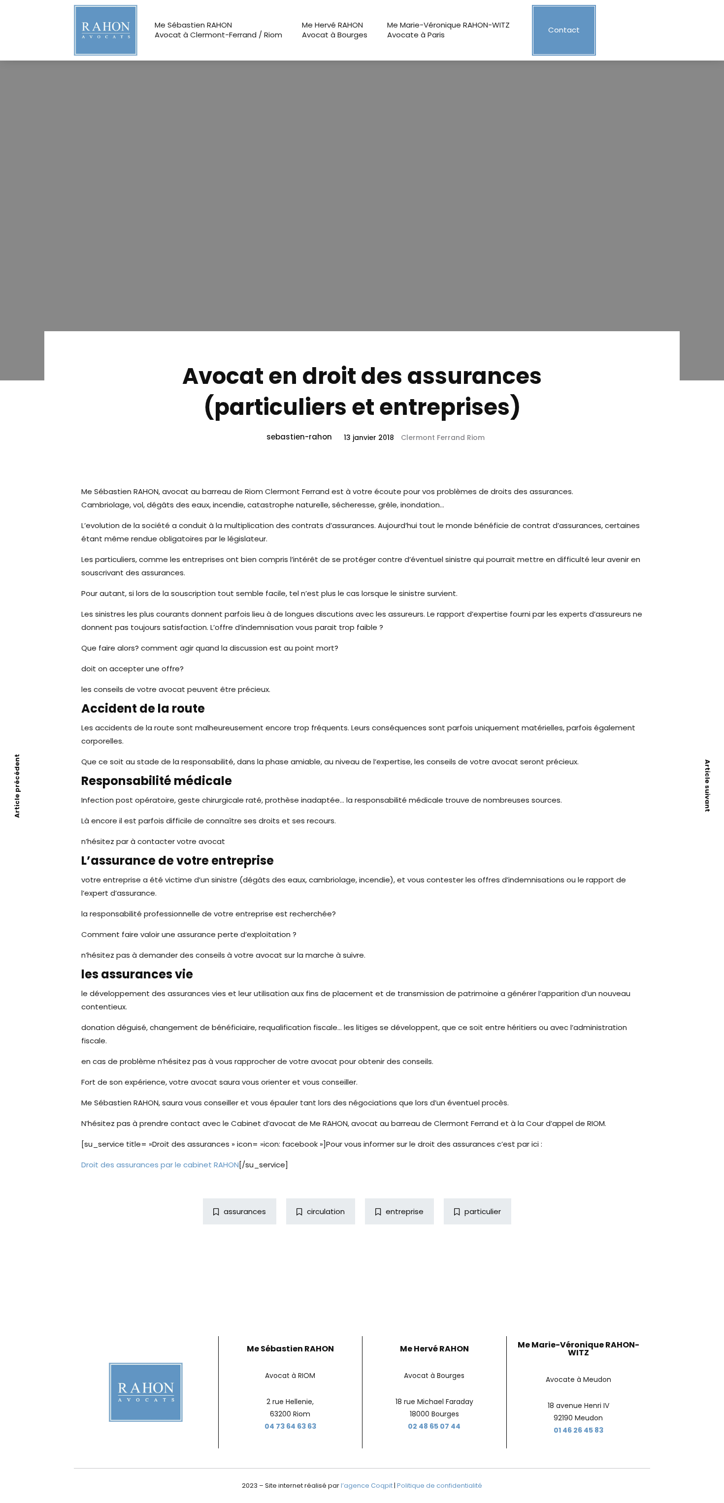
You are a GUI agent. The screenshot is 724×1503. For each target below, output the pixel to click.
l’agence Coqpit (367, 1485)
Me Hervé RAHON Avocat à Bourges (334, 30)
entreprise (405, 1211)
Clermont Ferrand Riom (443, 437)
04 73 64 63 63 (290, 1426)
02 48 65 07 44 (434, 1426)
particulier (482, 1211)
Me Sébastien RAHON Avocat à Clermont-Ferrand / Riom (218, 30)
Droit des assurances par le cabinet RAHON (160, 1164)
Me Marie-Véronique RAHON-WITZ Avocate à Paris (448, 30)
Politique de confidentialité (439, 1485)
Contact (564, 30)
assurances (245, 1211)
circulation (326, 1211)
